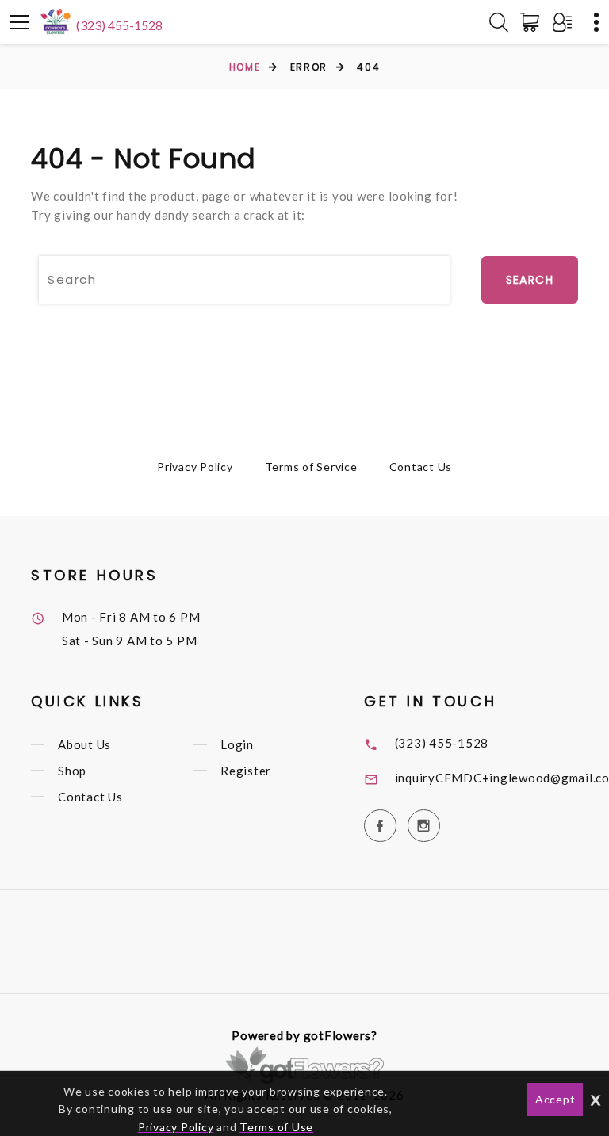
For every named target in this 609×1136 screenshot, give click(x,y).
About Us (84, 744)
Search (529, 280)
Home (244, 67)
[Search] (499, 22)
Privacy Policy (195, 466)
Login (237, 744)
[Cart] (533, 22)
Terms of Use (276, 1127)
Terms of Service (311, 466)
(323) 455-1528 (119, 25)
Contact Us (421, 466)
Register (245, 770)
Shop (72, 770)
